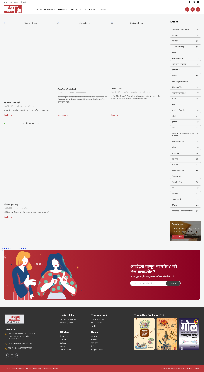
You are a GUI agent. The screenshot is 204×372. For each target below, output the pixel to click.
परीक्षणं (17, 208)
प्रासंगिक (125, 92)
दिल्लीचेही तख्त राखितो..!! (179, 93)
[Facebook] (189, 2)
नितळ (173, 104)
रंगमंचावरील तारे (176, 176)
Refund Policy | (180, 368)
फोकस (174, 128)
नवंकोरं (174, 99)
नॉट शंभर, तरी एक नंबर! (178, 110)
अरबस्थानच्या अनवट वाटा (179, 64)
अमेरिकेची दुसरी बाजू (11, 204)
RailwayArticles (178, 58)
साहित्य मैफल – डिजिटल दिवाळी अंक (182, 211)
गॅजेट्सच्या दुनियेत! (177, 87)
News (174, 52)
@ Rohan (61, 9)
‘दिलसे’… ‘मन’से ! (117, 88)
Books (72, 9)
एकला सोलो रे (175, 70)
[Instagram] (193, 2)
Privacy (164, 368)
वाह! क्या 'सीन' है (176, 199)
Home (39, 9)
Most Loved (48, 9)
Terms (170, 368)
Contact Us (177, 237)
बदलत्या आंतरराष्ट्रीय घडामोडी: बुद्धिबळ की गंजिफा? (183, 134)
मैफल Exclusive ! (178, 170)
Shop (82, 9)
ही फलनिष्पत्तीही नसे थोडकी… (67, 89)
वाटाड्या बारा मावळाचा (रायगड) (181, 29)
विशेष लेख (174, 205)
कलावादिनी (175, 76)
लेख (173, 188)
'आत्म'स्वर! (175, 35)
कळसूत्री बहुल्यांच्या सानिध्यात (180, 81)
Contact (103, 9)
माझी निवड (19, 106)
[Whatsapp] (198, 2)
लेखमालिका (175, 194)
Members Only (178, 47)
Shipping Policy (193, 368)
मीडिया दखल (175, 165)
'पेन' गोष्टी (174, 41)
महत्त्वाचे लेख (133, 92)
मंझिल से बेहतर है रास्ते (178, 142)
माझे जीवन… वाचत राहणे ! (12, 102)
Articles (92, 9)
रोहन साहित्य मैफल (29, 106)
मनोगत (72, 93)
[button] (136, 334)
